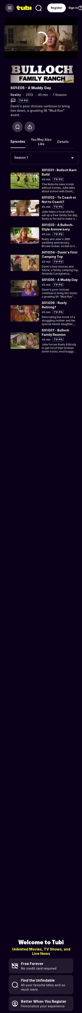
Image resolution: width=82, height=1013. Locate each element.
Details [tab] (63, 142)
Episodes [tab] (17, 141)
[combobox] (45, 158)
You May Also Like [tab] (41, 142)
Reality (15, 95)
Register (56, 7)
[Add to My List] (17, 127)
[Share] (29, 127)
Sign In (73, 7)
